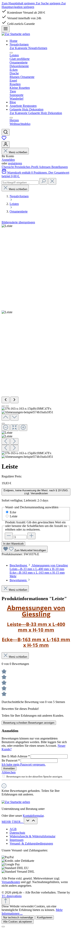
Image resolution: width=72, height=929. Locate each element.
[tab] (39, 571)
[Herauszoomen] (6, 427)
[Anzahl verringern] (9, 536)
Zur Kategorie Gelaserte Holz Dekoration (36, 113)
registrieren (15, 163)
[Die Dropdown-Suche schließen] (52, 181)
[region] (36, 341)
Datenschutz (17, 832)
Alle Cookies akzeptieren (17, 921)
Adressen (45, 167)
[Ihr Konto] (6, 144)
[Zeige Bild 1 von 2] (3, 406)
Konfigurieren (44, 917)
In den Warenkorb (13, 543)
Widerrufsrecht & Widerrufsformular (32, 836)
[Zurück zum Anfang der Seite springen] (6, 901)
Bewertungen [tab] (18, 580)
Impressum (16, 840)
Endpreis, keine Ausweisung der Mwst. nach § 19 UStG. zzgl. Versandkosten (36, 492)
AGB (13, 829)
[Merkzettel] (4, 139)
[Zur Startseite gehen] (16, 34)
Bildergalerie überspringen (18, 222)
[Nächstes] (14, 400)
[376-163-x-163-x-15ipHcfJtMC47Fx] (7, 226)
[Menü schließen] (11, 52)
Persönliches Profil (27, 167)
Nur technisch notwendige (18, 917)
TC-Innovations (12, 896)
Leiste (13, 516)
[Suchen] (6, 132)
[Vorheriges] (6, 400)
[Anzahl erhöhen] (31, 536)
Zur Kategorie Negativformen (28, 48)
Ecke (13, 512)
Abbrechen (9, 772)
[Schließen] (3, 423)
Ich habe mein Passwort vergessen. (24, 764)
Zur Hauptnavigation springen (34, 5)
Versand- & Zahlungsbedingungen (31, 843)
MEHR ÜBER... (13, 822)
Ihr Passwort (11, 760)
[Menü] (6, 29)
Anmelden (8, 159)
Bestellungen (59, 167)
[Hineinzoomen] (23, 427)
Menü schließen (18, 152)
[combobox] (20, 182)
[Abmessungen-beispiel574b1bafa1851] (7, 312)
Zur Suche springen (48, 3)
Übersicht (8, 167)
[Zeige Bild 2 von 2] (7, 406)
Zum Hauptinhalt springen (19, 3)
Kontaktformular (33, 815)
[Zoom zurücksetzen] (14, 427)
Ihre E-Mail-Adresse (16, 756)
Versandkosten (11, 882)
